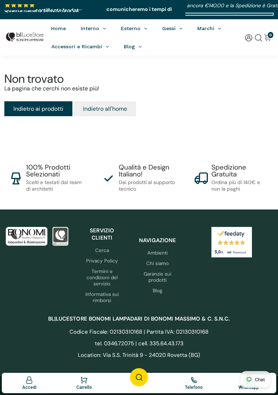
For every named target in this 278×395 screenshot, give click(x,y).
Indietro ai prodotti (38, 109)
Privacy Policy (102, 261)
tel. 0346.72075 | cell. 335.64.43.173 (139, 343)
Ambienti (157, 253)
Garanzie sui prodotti (157, 277)
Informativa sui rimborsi (102, 297)
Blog (158, 291)
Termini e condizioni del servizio (102, 277)
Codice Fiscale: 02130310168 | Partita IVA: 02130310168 (139, 331)
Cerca (102, 250)
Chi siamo (157, 263)
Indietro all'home (105, 109)
